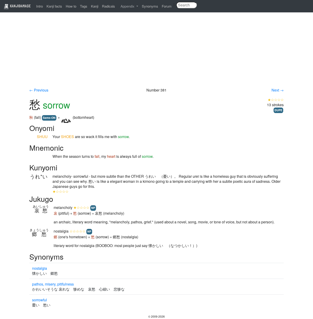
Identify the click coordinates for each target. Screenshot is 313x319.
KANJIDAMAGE (20, 5)
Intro (39, 6)
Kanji (94, 6)
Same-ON (49, 118)
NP (93, 208)
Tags (83, 6)
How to (71, 6)
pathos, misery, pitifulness (53, 284)
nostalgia (39, 268)
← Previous (38, 90)
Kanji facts (54, 6)
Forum (167, 6)
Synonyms (150, 6)
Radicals (108, 6)
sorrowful (39, 299)
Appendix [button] (128, 6)
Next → (278, 90)
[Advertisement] (156, 53)
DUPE (278, 110)
